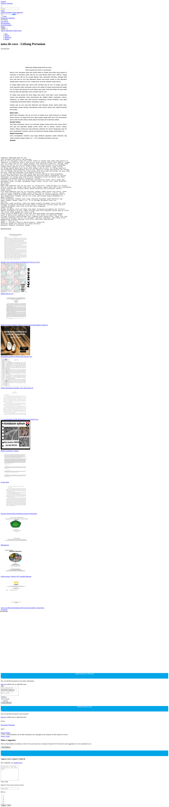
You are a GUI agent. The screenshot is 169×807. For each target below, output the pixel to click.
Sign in (3, 684)
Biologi (7, 35)
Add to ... (4, 28)
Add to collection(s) (7, 30)
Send (8, 805)
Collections (11, 18)
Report (3, 733)
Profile (3, 27)
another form (18, 763)
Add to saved (17, 30)
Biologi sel (8, 37)
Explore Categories (7, 3)
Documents (4, 725)
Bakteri (7, 39)
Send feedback (6, 747)
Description (7, 690)
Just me (5, 701)
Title (2, 686)
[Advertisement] (59, 54)
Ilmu (6, 34)
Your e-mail (4, 782)
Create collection (6, 703)
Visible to (4, 697)
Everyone (6, 699)
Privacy (3, 736)
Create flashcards (17, 12)
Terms (8, 736)
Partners (7, 733)
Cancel (3, 805)
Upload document (6, 12)
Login (2, 11)
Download (4, 609)
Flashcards (4, 18)
